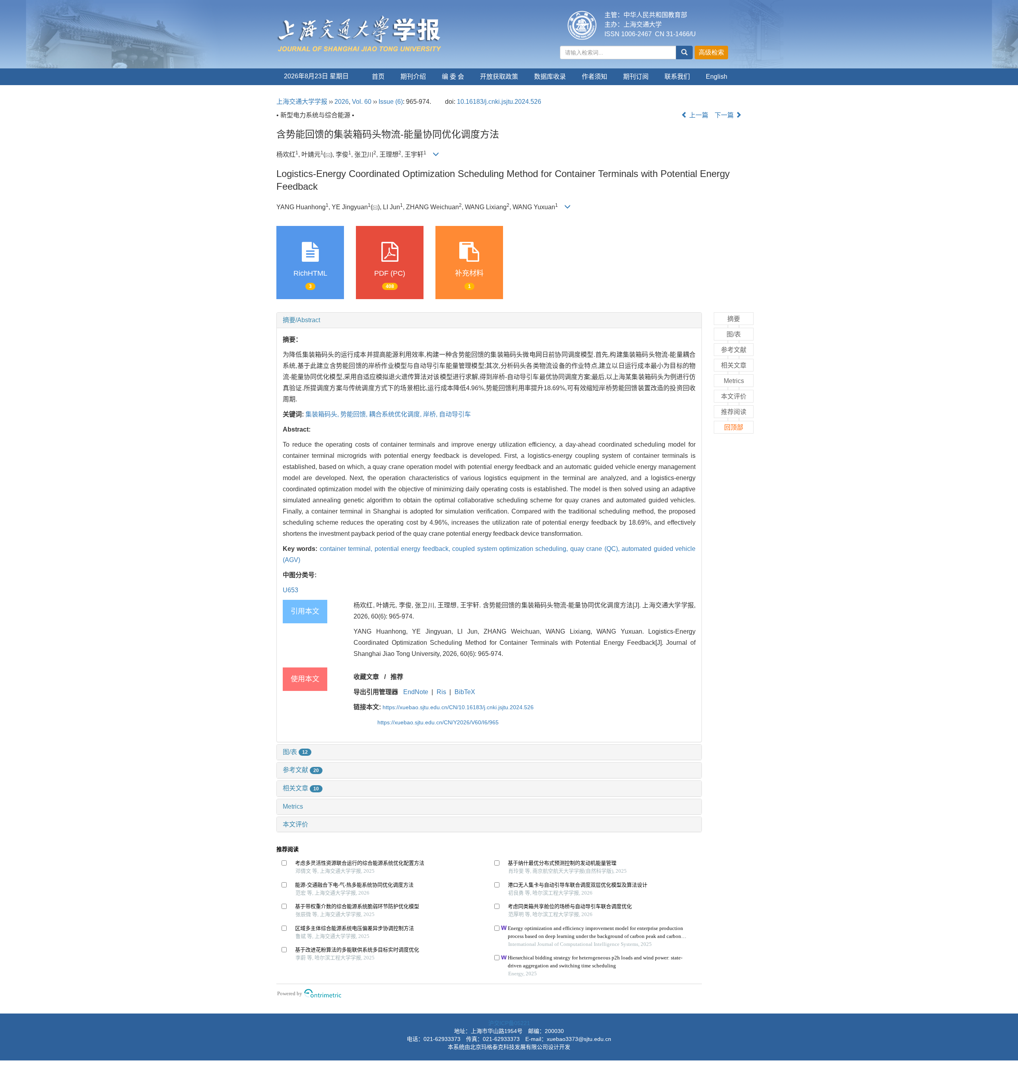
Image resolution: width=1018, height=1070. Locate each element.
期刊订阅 (636, 76)
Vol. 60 (361, 101)
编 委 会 (453, 76)
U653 (290, 590)
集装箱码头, (322, 414)
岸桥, (431, 414)
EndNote (415, 692)
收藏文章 (366, 676)
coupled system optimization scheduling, (511, 548)
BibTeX (465, 692)
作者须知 (594, 76)
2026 (341, 101)
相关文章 (301, 788)
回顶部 (733, 427)
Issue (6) (391, 101)
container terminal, (347, 548)
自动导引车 (455, 414)
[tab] (489, 320)
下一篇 (725, 115)
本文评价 (295, 824)
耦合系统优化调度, (396, 414)
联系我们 (677, 76)
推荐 (396, 676)
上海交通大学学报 (301, 101)
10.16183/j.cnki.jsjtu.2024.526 (499, 101)
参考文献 (301, 770)
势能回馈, (354, 414)
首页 (378, 76)
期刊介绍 (413, 76)
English (716, 76)
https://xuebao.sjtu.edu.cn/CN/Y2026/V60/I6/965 (438, 722)
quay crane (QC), (596, 548)
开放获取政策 (499, 76)
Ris (441, 692)
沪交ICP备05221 (509, 1023)
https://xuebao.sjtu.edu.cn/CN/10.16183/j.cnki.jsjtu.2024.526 (458, 707)
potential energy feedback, (413, 548)
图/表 (295, 752)
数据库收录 (550, 76)
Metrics (293, 806)
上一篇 (698, 115)
